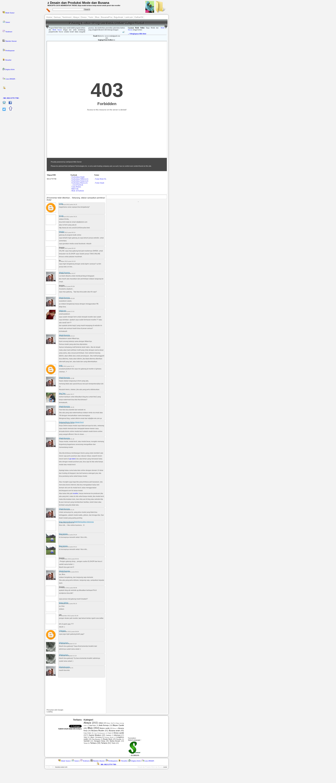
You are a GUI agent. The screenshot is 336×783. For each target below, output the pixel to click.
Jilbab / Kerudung (96, 737)
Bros (114, 728)
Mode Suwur (9, 13)
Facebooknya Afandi (78, 177)
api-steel (72, 459)
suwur (165, 767)
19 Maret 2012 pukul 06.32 (67, 248)
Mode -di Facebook (78, 191)
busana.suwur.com (61, 767)
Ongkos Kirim (10, 69)
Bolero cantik (104, 728)
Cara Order (87, 733)
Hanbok (108, 735)
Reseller (8, 60)
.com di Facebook (77, 185)
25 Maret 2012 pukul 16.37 (67, 273)
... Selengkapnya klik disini (137, 34)
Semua (57, 17)
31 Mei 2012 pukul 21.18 (66, 439)
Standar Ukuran (11, 41)
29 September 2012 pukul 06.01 (69, 572)
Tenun (86, 743)
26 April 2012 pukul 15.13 (67, 336)
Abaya (76, 17)
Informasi (117, 735)
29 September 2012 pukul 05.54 (69, 559)
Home (49, 17)
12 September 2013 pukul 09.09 (69, 631)
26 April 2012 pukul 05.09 (67, 286)
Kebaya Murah (109, 737)
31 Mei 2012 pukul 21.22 (66, 509)
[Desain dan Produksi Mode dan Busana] (161, 12)
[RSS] (23, 88)
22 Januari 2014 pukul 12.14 (68, 655)
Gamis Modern (76, 187)
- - (11, 98)
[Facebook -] (9, 104)
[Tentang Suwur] (149, 12)
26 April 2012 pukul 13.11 (66, 311)
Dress (84, 17)
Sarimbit (87, 741)
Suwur (7, 22)
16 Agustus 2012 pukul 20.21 (68, 546)
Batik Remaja (104, 725)
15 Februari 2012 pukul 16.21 (68, 216)
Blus (97, 17)
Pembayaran (10, 51)
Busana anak (114, 730)
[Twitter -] (3, 110)
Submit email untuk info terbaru (70, 729)
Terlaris (104, 743)
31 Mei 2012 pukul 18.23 (66, 423)
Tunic (90, 17)
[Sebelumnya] (165, 29)
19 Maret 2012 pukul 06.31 (67, 232)
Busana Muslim (97, 730)
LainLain (129, 17)
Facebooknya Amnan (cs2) (80, 181)
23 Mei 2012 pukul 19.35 (66, 407)
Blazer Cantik (118, 725)
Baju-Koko (92, 725)
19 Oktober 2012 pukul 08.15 (68, 603)
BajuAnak (118, 17)
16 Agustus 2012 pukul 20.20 (68, 534)
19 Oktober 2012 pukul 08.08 (68, 587)
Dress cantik (119, 733)
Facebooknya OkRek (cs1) (80, 179)
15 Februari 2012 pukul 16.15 (68, 204)
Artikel (101, 723)
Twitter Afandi (99, 183)
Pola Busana (96, 739)
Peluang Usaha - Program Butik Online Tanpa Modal (106, 23)
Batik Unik (75, 189)
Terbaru (93, 743)
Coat (109, 733)
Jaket (85, 737)
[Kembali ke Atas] (9, 110)
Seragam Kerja (99, 741)
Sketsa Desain (115, 741)
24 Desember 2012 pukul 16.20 (68, 615)
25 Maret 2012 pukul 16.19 (67, 261)
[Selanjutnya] (47, 29)
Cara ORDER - (10, 79)
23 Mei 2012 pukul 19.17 (66, 394)
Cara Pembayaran (99, 733)
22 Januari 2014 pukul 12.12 (68, 643)
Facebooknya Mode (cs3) (79, 183)
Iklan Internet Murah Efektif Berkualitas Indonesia (76, 522)
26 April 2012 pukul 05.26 (67, 298)
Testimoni (8, 32)
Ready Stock (107, 739)
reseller (75, 493)
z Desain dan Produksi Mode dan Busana (78, 2)
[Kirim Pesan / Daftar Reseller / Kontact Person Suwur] (3, 104)
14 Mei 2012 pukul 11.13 (66, 366)
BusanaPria (106, 17)
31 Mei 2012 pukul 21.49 (66, 522)
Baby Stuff (110, 723)
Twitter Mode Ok (100, 179)
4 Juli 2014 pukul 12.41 (66, 667)
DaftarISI (138, 17)
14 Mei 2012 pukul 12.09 (66, 378)
